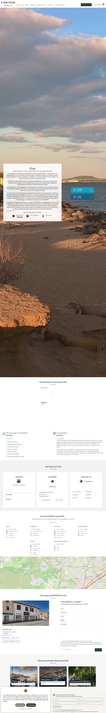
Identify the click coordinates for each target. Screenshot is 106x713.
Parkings (35, 546)
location (61, 454)
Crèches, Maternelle (61, 531)
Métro (58, 548)
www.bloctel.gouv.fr (82, 644)
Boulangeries (36, 535)
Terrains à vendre (12, 449)
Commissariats (36, 550)
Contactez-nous (87, 4)
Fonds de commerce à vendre (15, 456)
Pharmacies (11, 537)
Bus (58, 550)
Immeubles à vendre (13, 454)
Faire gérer (32, 5)
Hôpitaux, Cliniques (13, 531)
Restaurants (83, 533)
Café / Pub (83, 531)
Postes (34, 552)
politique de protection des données (78, 641)
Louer (22, 5)
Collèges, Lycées (60, 535)
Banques (35, 554)
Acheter (18, 5)
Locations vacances (41, 5)
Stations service (36, 548)
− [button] (1, 560)
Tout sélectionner (12, 529)
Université (59, 537)
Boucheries (35, 533)
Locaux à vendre (12, 451)
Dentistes (11, 535)
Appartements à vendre (14, 444)
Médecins (11, 533)
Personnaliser (20, 705)
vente (102, 453)
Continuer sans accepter (25, 709)
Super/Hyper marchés (38, 531)
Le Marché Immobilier (59, 5)
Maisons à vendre (12, 442)
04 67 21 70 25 (7, 635)
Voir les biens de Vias (12, 641)
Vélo (58, 546)
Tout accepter (31, 705)
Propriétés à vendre (13, 446)
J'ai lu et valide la (66, 641)
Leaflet (93, 588)
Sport (82, 535)
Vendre (27, 5)
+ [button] (1, 558)
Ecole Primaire (60, 533)
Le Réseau (49, 5)
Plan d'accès (16, 638)
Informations (6, 638)
